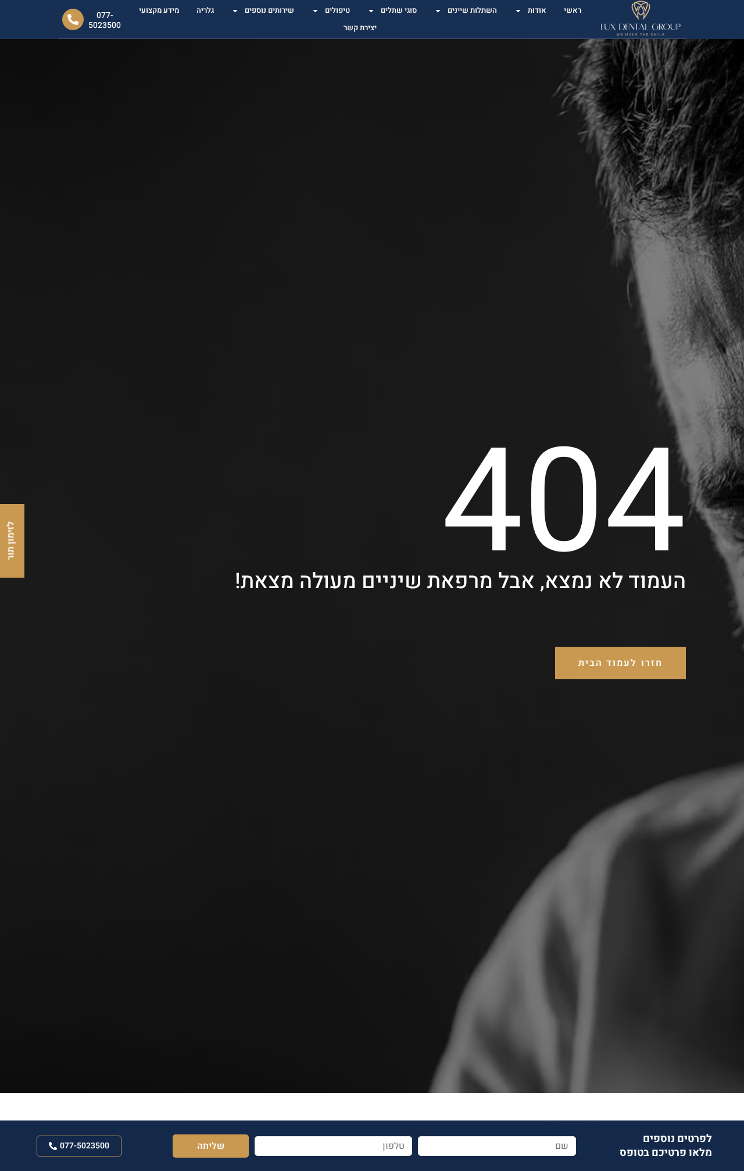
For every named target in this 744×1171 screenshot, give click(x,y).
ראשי (572, 10)
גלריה (205, 10)
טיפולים (337, 10)
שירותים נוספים (269, 10)
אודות (537, 10)
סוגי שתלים (399, 10)
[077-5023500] (73, 19)
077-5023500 (104, 20)
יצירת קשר (360, 27)
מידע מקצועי (159, 10)
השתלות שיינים (472, 10)
